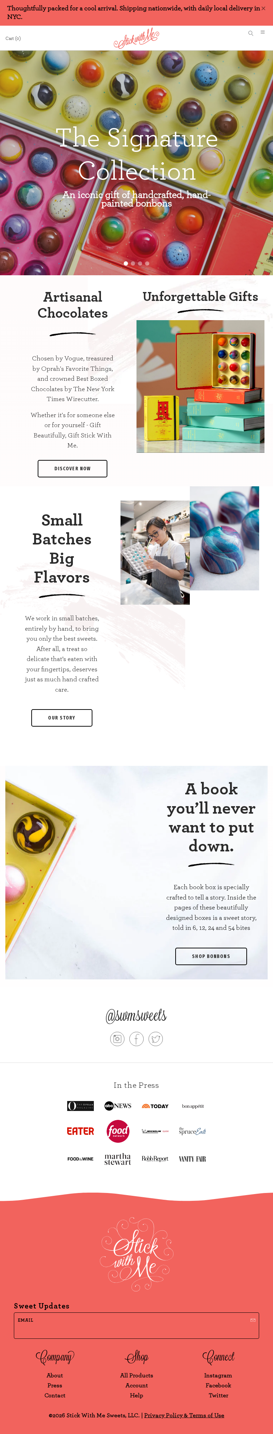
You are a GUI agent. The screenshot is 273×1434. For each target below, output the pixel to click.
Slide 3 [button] (140, 263)
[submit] (253, 1319)
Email (25, 1320)
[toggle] (265, 33)
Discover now (72, 469)
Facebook (218, 1385)
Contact (54, 1395)
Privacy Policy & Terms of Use (184, 1415)
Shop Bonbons (211, 956)
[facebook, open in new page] (136, 1040)
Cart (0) (13, 38)
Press (55, 1385)
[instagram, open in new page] (117, 1040)
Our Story (61, 718)
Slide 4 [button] (147, 263)
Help (136, 1395)
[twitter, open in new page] (156, 1040)
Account (136, 1385)
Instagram (218, 1375)
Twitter (218, 1395)
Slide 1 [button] (126, 263)
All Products (136, 1375)
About (55, 1375)
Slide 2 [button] (133, 263)
